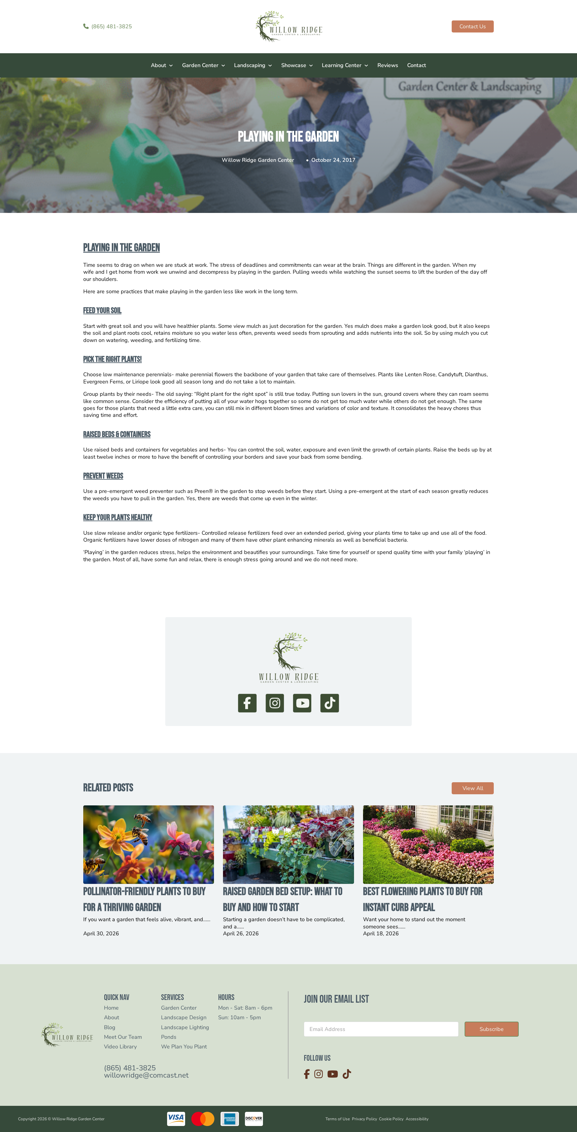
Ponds (168, 1037)
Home (111, 1007)
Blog (109, 1027)
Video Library (120, 1046)
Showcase (293, 65)
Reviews (387, 65)
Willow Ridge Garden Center (258, 160)
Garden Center (200, 65)
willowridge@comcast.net (146, 1075)
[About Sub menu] (171, 65)
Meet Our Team (123, 1037)
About (158, 65)
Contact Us (472, 26)
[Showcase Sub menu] (311, 65)
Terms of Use (337, 1119)
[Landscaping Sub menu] (270, 65)
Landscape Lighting (185, 1027)
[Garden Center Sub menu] (223, 65)
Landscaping (249, 65)
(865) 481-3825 (130, 1068)
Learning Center (342, 65)
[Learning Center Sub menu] (366, 65)
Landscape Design (183, 1017)
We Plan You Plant (184, 1046)
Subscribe (492, 1029)
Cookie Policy (391, 1119)
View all (473, 788)
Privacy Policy (364, 1119)
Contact (416, 65)
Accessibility (417, 1119)
